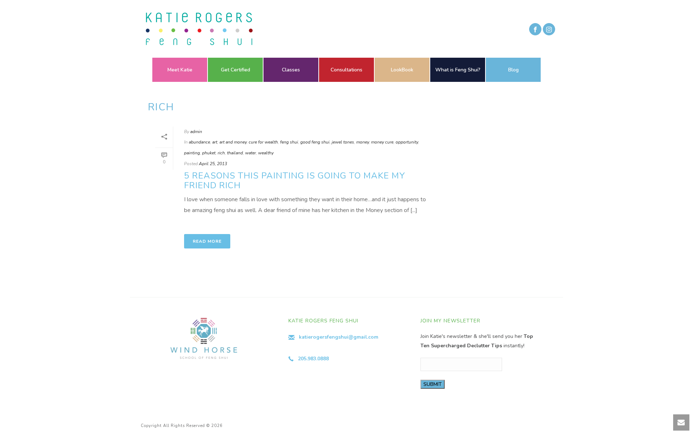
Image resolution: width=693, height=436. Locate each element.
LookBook (402, 69)
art (214, 142)
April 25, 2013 (213, 164)
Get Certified (235, 69)
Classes (291, 69)
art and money (233, 142)
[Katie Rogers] (197, 29)
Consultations (346, 69)
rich (221, 153)
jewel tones (343, 142)
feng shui (289, 142)
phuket (208, 153)
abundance (199, 142)
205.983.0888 (313, 358)
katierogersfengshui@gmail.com (338, 337)
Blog (513, 69)
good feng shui (315, 142)
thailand (235, 153)
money (362, 142)
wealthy (266, 153)
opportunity (407, 142)
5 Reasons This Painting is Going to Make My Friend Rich (294, 180)
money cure (382, 142)
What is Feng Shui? (457, 69)
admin (196, 132)
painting (192, 153)
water (250, 153)
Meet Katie (179, 69)
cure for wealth (263, 142)
